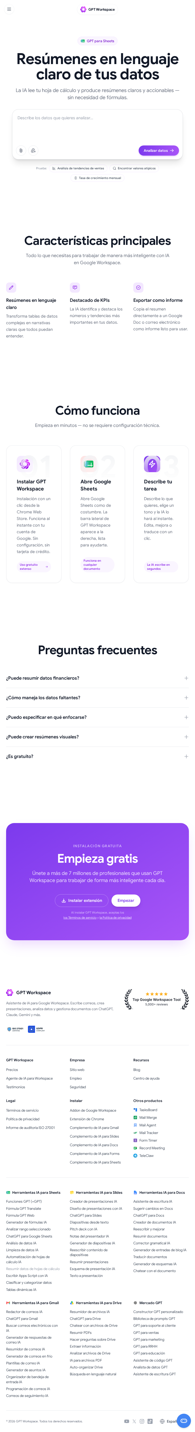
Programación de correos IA (28, 1388)
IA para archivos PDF (86, 1360)
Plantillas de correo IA (23, 1363)
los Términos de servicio (79, 917)
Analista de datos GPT (150, 1367)
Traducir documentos (150, 1257)
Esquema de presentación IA (92, 1268)
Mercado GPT (150, 1303)
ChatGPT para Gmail (22, 1318)
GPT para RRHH (145, 1346)
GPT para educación (149, 1353)
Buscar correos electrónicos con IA (32, 1328)
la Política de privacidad (116, 917)
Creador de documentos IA (154, 1222)
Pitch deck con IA (83, 1229)
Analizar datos (156, 150)
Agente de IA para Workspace (29, 1078)
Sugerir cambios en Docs (153, 1208)
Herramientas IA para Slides (99, 1192)
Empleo (76, 1078)
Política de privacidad (22, 1119)
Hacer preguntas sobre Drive (93, 1339)
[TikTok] (150, 1421)
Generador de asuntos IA (25, 1370)
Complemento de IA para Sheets (95, 1162)
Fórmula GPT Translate (23, 1208)
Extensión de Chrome (87, 1119)
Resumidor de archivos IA (90, 1311)
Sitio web (77, 1069)
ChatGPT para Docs (148, 1215)
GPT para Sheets (100, 41)
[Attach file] (21, 150)
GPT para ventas (146, 1332)
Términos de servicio (22, 1110)
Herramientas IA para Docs (162, 1192)
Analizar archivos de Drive (90, 1353)
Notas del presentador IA (89, 1236)
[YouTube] (126, 1421)
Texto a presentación (86, 1275)
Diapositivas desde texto (89, 1222)
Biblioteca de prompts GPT (154, 1318)
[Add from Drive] (33, 150)
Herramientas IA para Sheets (36, 1192)
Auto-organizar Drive (86, 1367)
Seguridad (78, 1087)
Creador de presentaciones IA (93, 1201)
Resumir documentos (150, 1236)
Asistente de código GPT (152, 1360)
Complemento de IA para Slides (94, 1136)
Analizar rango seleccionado (28, 1229)
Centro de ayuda (146, 1078)
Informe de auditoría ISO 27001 (30, 1127)
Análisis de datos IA (21, 1243)
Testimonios (15, 1087)
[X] (134, 1421)
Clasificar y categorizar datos (29, 1282)
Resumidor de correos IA (25, 1349)
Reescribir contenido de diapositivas (89, 1252)
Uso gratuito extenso (29, 567)
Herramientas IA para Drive (99, 1303)
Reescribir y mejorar (149, 1229)
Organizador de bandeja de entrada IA (27, 1379)
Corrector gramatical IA (151, 1243)
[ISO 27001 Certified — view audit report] (15, 1029)
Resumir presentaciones (89, 1262)
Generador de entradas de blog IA (159, 1250)
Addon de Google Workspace (93, 1110)
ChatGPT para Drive (85, 1318)
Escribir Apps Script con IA (27, 1275)
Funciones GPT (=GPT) (24, 1201)
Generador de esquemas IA (154, 1264)
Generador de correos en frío (29, 1356)
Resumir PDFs (81, 1332)
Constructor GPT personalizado (158, 1311)
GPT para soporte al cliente (154, 1325)
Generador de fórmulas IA (26, 1222)
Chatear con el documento (154, 1271)
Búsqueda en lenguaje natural (93, 1374)
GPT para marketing (148, 1339)
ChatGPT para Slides (86, 1215)
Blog (136, 1069)
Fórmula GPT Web (20, 1215)
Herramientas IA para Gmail (35, 1303)
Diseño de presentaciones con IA (96, 1208)
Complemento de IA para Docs (94, 1145)
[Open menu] (9, 9)
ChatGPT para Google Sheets (29, 1236)
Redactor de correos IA (24, 1311)
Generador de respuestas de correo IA (29, 1340)
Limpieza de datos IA (22, 1250)
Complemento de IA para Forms (95, 1153)
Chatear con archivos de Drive (94, 1325)
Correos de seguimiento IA (27, 1395)
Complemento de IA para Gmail (94, 1127)
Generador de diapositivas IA (92, 1243)
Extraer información (85, 1346)
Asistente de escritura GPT (154, 1374)
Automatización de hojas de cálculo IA (28, 1259)
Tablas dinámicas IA (21, 1289)
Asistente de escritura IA (152, 1201)
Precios (12, 1069)
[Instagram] (141, 1421)
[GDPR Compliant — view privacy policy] (37, 1029)
